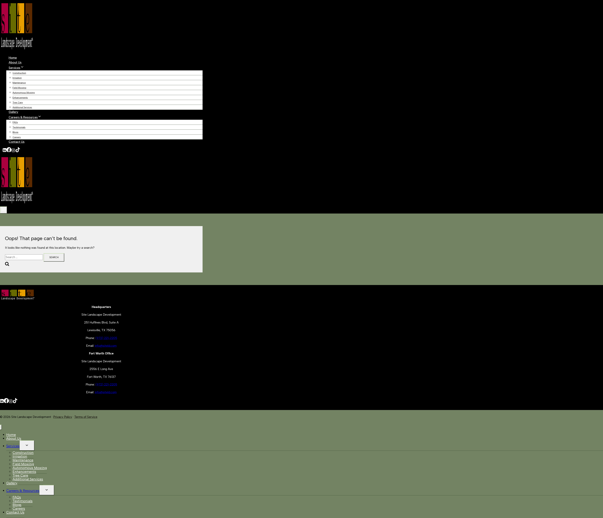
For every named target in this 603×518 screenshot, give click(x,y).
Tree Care (18, 102)
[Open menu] (3, 210)
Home (13, 58)
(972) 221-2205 (106, 338)
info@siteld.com (106, 346)
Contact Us (16, 142)
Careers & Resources (22, 490)
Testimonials (19, 127)
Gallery (13, 112)
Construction (19, 73)
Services (12, 446)
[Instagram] (13, 151)
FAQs (15, 122)
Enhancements (20, 97)
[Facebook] (8, 151)
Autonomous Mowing (24, 92)
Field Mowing (19, 87)
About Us (15, 62)
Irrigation (17, 78)
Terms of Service (85, 417)
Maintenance (19, 82)
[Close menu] (1, 427)
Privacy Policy (62, 417)
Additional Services (22, 107)
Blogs (15, 132)
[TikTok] (17, 151)
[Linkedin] (4, 151)
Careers (17, 137)
